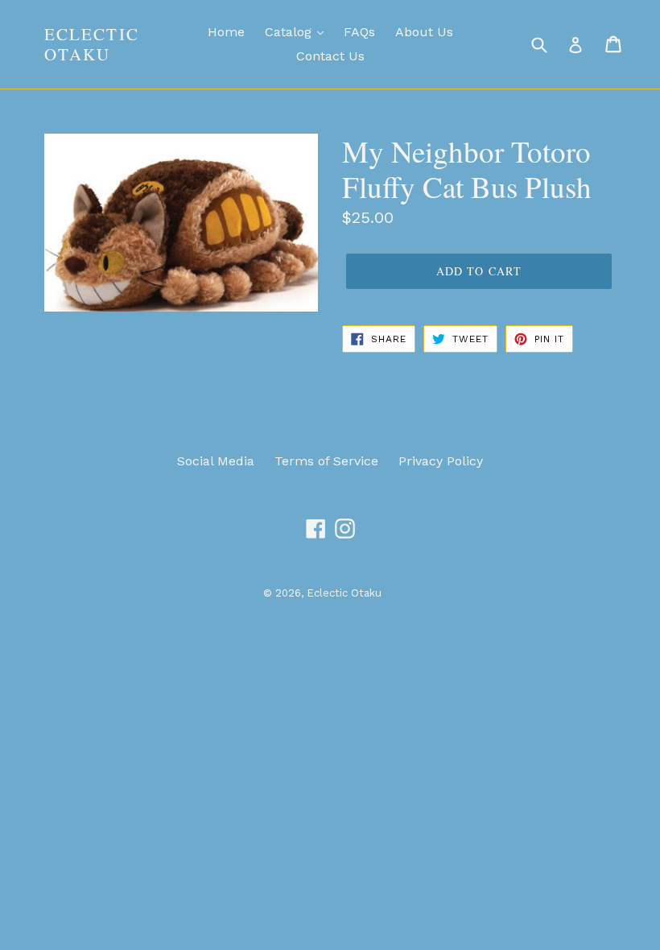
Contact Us (330, 56)
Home (226, 31)
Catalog (290, 31)
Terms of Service (326, 461)
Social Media (215, 461)
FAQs (359, 31)
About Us (424, 31)
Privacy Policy (440, 461)
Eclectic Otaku (91, 44)
